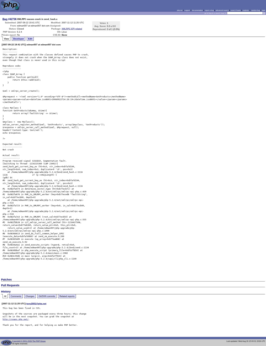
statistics (246, 10)
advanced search (222, 10)
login (263, 10)
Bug (4, 19)
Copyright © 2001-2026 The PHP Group (29, 341)
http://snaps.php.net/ (15, 319)
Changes (30, 296)
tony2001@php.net (36, 303)
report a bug (209, 10)
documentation (197, 10)
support (187, 10)
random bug (255, 10)
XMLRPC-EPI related (72, 29)
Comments (16, 296)
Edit (30, 39)
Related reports (67, 296)
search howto (236, 10)
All (5, 296)
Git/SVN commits (47, 296)
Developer (18, 39)
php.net (180, 10)
